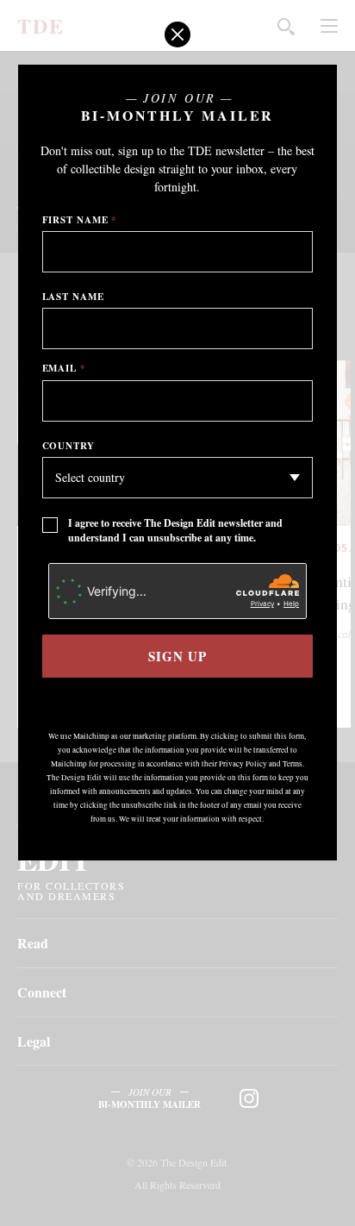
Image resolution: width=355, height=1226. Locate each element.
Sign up (177, 656)
